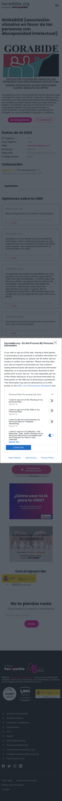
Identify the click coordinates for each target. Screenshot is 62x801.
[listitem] (31, 394)
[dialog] (31, 400)
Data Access (31, 458)
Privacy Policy (47, 458)
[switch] (51, 400)
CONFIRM (18, 447)
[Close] (56, 343)
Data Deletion (15, 458)
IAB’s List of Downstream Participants (34, 386)
